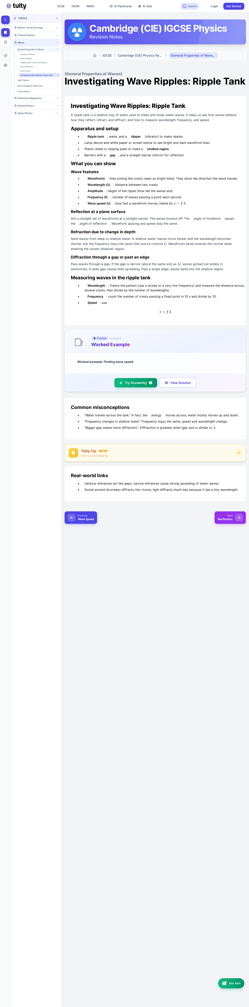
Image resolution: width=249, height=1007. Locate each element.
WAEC (91, 6)
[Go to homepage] (16, 6)
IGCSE (76, 6)
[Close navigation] (56, 18)
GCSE (61, 6)
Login (214, 6)
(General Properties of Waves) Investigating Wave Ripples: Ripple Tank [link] (194, 55)
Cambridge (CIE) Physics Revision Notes (141, 55)
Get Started (233, 6)
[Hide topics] (5, 20)
